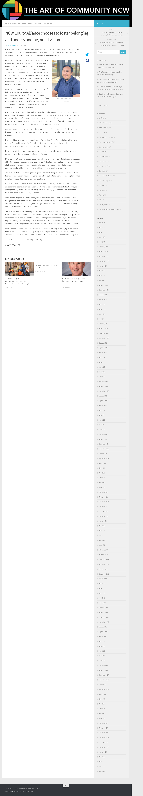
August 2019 (103, 579)
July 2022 (102, 410)
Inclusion (9, 23)
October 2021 (103, 454)
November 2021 (104, 449)
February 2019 (103, 608)
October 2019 (103, 569)
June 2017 (102, 704)
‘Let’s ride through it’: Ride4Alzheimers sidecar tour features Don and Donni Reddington (18, 281)
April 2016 (102, 771)
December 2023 (104, 333)
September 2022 (104, 401)
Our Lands (102, 161)
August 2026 (103, 223)
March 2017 (102, 718)
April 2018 (102, 656)
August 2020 (103, 521)
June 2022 (102, 415)
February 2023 (103, 381)
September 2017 (104, 689)
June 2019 (102, 588)
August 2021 (103, 463)
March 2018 (102, 661)
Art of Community (104, 123)
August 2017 (103, 694)
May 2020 (102, 535)
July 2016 (102, 757)
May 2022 (102, 420)
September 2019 (104, 574)
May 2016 (102, 766)
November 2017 (104, 680)
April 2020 (102, 540)
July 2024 (102, 304)
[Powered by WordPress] (12, 791)
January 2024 (103, 329)
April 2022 (102, 425)
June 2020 (102, 531)
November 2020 (104, 507)
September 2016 (104, 747)
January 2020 (103, 555)
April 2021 (102, 483)
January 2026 (103, 252)
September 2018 (104, 632)
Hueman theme (29, 791)
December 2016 (104, 733)
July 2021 (102, 468)
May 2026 (102, 237)
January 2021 (103, 497)
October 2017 (103, 685)
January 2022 (103, 439)
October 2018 (103, 627)
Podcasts (102, 190)
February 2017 (103, 723)
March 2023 (102, 377)
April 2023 (102, 372)
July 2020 (102, 526)
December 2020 (104, 502)
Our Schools (103, 166)
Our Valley (102, 171)
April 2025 (102, 280)
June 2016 (102, 762)
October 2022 (103, 396)
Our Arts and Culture (105, 142)
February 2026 (103, 247)
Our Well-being (20, 23)
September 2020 (104, 516)
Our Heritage (103, 157)
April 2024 (102, 319)
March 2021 (102, 487)
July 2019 (102, 584)
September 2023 (104, 348)
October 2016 (103, 742)
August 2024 (103, 300)
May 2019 (102, 593)
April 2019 (102, 598)
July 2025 (102, 271)
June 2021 (102, 473)
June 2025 (102, 276)
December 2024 (104, 290)
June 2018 (102, 646)
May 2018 (102, 651)
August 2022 (103, 406)
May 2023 (102, 367)
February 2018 (103, 665)
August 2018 (103, 637)
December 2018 (104, 617)
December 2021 (104, 444)
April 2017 (102, 714)
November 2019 (104, 564)
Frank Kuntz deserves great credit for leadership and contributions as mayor (74, 281)
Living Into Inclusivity (105, 137)
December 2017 (104, 675)
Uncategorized (103, 205)
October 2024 (103, 295)
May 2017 (102, 709)
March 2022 (102, 430)
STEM (100, 200)
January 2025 (103, 285)
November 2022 (104, 391)
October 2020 (103, 511)
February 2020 (103, 550)
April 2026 (102, 242)
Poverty (101, 195)
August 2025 (103, 266)
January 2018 (103, 670)
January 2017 (103, 728)
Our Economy (103, 147)
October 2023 (103, 343)
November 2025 (104, 256)
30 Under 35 (102, 118)
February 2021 (103, 492)
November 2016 (104, 738)
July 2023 (102, 357)
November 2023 (104, 338)
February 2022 (103, 434)
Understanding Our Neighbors (40, 23)
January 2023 (103, 386)
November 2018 (104, 622)
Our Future (102, 152)
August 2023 (103, 353)
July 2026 (102, 227)
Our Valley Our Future (105, 176)
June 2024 (102, 309)
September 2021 (104, 458)
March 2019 (102, 603)
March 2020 (102, 545)
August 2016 (103, 752)
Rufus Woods (11, 45)
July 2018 (102, 641)
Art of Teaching (103, 128)
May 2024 (102, 314)
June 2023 (102, 362)
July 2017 (102, 699)
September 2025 (104, 261)
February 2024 (103, 324)
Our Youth (102, 185)
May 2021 (102, 478)
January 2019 (103, 612)
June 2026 (102, 232)
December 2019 (104, 560)
